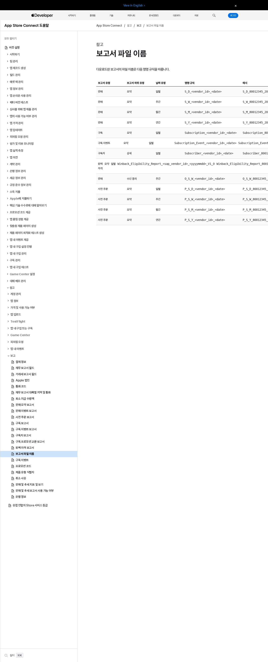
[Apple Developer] (43, 15)
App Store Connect (109, 25)
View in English (133, 5)
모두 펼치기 (10, 38)
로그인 (233, 15)
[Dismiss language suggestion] (235, 5)
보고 (139, 25)
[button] (214, 15)
